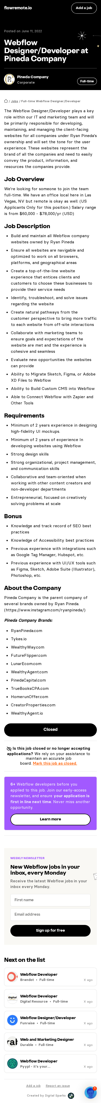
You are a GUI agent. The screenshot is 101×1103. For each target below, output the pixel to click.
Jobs (14, 101)
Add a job (33, 1086)
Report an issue (58, 1086)
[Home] (6, 101)
